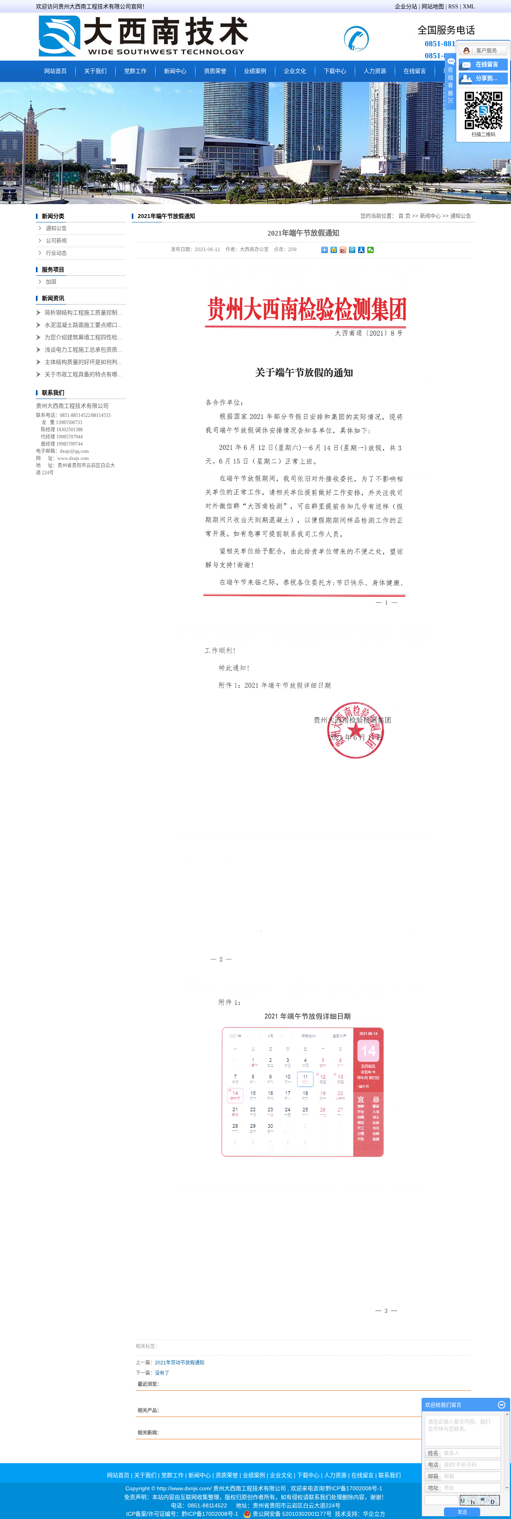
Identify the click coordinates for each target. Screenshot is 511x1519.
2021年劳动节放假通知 (179, 1363)
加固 (51, 282)
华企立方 (374, 1514)
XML (469, 7)
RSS (453, 7)
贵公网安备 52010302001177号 (292, 1514)
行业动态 (56, 253)
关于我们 (95, 71)
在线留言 (415, 71)
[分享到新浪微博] (343, 250)
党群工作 (135, 71)
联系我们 (389, 1475)
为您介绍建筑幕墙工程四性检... (83, 337)
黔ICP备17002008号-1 (354, 1488)
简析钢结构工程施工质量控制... (83, 312)
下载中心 (335, 71)
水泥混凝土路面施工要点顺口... (83, 325)
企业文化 (295, 71)
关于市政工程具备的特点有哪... (83, 374)
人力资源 (375, 71)
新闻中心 (175, 71)
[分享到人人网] (361, 250)
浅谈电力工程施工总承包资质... (83, 349)
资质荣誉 (215, 71)
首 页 (404, 216)
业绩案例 (255, 71)
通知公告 (56, 228)
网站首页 (55, 71)
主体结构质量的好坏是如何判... (83, 362)
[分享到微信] (370, 250)
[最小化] (501, 1405)
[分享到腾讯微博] (352, 250)
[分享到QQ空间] (334, 250)
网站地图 (433, 7)
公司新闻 (56, 241)
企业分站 (406, 7)
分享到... (486, 78)
